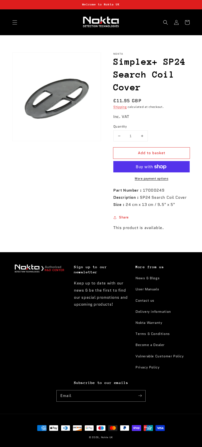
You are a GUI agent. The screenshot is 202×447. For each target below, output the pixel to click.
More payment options (151, 178)
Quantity (120, 126)
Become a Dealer (150, 344)
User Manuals (147, 289)
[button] (14, 22)
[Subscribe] (140, 395)
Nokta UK (107, 437)
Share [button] (124, 217)
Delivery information (153, 311)
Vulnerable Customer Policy (159, 356)
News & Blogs (147, 278)
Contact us (144, 300)
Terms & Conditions (152, 333)
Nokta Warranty (148, 322)
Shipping (120, 107)
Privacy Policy (147, 367)
